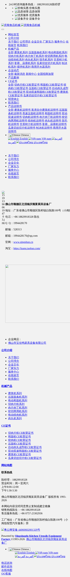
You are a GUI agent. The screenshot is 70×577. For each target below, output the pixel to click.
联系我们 (13, 177)
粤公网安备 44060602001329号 (22, 529)
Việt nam (46, 138)
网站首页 (13, 34)
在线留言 (13, 173)
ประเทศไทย (40, 142)
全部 (11, 52)
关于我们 (13, 155)
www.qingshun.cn (23, 242)
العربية (29, 556)
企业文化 (13, 162)
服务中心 (13, 169)
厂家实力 (13, 166)
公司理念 (13, 159)
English (24, 138)
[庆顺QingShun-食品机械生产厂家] (35, 25)
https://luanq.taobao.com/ (26, 248)
